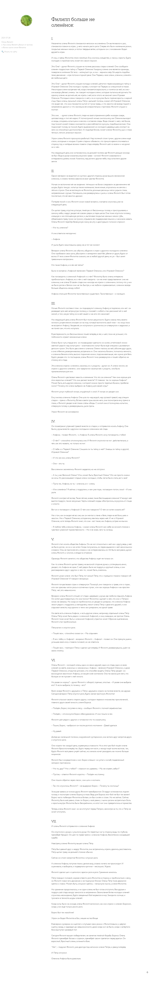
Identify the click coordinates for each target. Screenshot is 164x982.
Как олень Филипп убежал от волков (18, 44)
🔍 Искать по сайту (9, 51)
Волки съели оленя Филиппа (14, 47)
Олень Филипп (7, 42)
